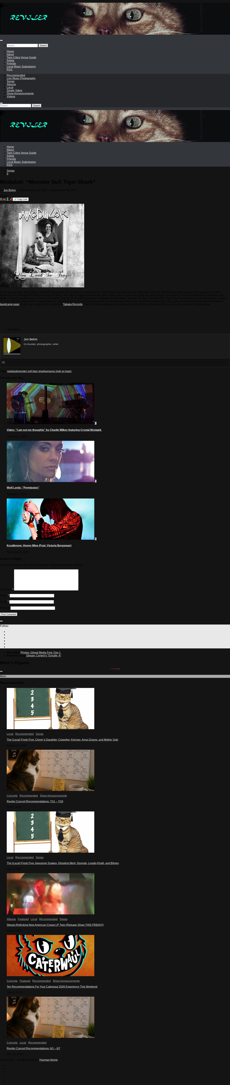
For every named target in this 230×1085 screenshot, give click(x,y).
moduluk (12, 371)
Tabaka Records (73, 304)
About (10, 54)
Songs (10, 81)
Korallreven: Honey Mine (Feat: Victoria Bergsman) (39, 545)
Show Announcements (20, 93)
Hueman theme (48, 1059)
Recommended (16, 75)
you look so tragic (61, 371)
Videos (11, 96)
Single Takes (14, 90)
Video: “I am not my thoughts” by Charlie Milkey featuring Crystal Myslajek (54, 430)
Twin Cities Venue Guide (21, 57)
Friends (11, 63)
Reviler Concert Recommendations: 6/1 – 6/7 (33, 1048)
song (48, 371)
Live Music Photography (21, 78)
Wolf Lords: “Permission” (23, 487)
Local (10, 87)
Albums (11, 84)
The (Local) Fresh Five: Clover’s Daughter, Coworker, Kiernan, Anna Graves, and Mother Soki (62, 739)
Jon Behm (10, 190)
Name (4, 595)
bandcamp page (9, 304)
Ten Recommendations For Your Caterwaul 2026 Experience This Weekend (52, 986)
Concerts (12, 795)
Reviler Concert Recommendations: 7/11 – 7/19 (35, 801)
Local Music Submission (21, 66)
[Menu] (1, 40)
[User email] (3, 362)
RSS (9, 69)
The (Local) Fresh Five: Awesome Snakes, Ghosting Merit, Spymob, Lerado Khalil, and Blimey (63, 863)
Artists (10, 60)
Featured (23, 919)
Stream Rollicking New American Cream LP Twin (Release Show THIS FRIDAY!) (55, 924)
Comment (6, 589)
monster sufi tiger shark (31, 371)
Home (10, 51)
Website (5, 608)
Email (4, 601)
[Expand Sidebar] (1, 621)
